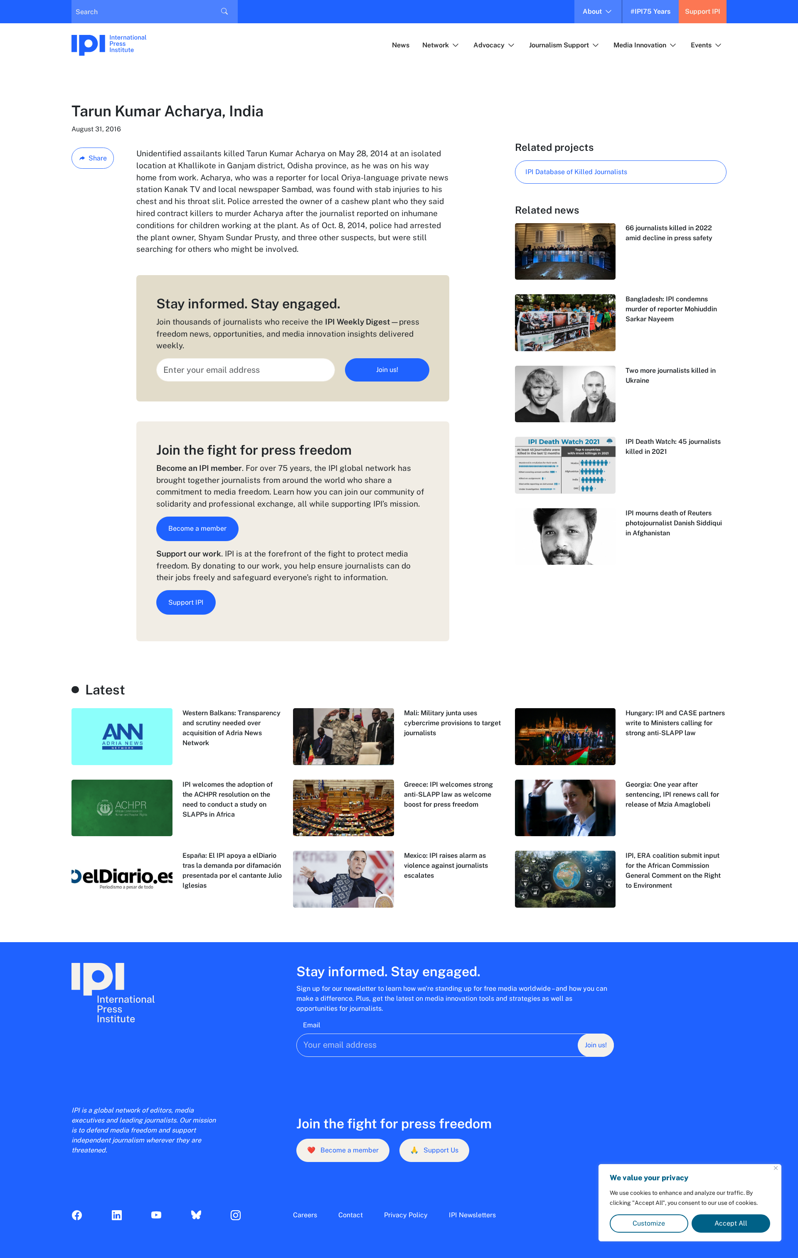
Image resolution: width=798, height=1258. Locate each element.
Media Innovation (639, 45)
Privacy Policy (406, 1215)
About (592, 11)
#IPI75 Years (650, 11)
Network (435, 45)
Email (311, 1025)
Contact (350, 1215)
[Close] (776, 1168)
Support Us (434, 1150)
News (400, 45)
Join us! (387, 370)
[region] (689, 1202)
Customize (649, 1223)
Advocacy (489, 45)
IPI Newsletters (472, 1215)
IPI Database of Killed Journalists (576, 172)
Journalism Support (559, 45)
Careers (305, 1215)
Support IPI (702, 11)
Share (98, 158)
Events (701, 45)
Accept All (730, 1223)
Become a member (197, 528)
